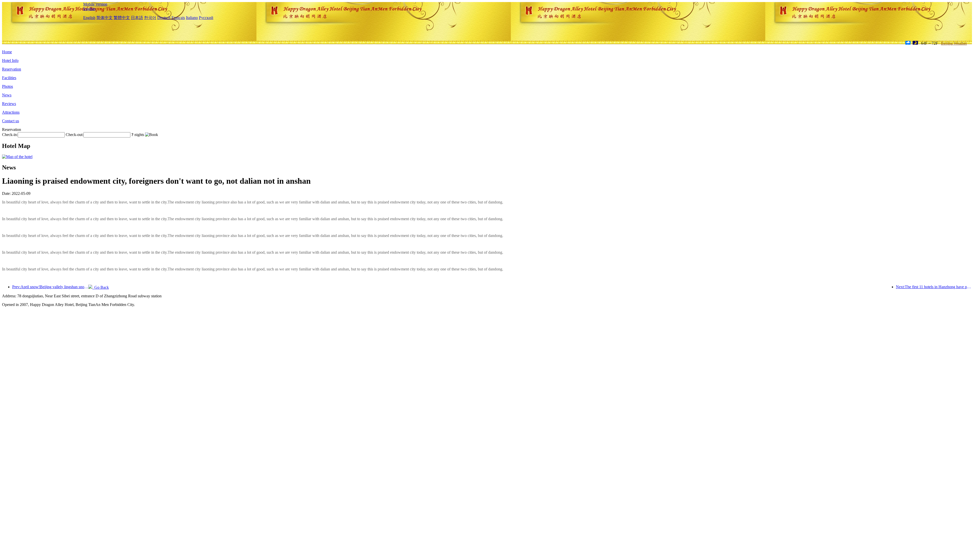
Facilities (9, 78)
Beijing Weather (954, 43)
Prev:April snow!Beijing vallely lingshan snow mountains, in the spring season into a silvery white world (50, 287)
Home (7, 52)
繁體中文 (122, 17)
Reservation (11, 69)
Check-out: (74, 134)
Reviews (9, 103)
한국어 (150, 17)
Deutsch (163, 17)
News (6, 95)
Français (178, 17)
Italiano (192, 17)
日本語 (137, 17)
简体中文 (104, 17)
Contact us (10, 121)
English (89, 9)
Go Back (100, 287)
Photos (7, 86)
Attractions (11, 112)
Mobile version (95, 4)
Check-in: (10, 134)
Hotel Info (10, 60)
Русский (206, 17)
